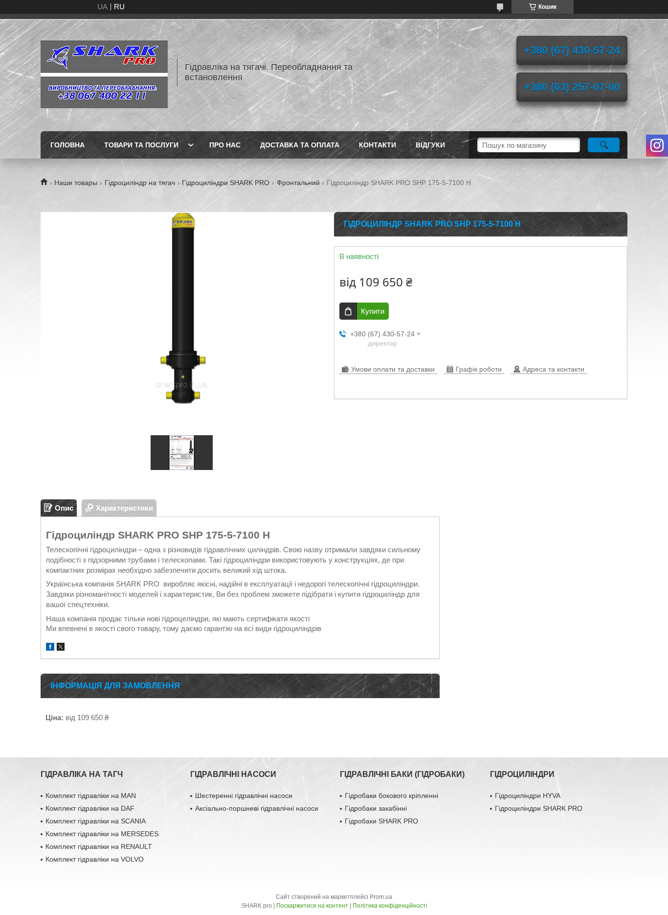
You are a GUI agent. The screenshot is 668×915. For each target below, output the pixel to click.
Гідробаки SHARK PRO (381, 821)
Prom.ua (381, 896)
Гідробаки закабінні (376, 808)
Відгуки (430, 145)
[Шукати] (604, 145)
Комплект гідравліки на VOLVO (94, 859)
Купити (372, 311)
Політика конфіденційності (390, 905)
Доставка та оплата (299, 145)
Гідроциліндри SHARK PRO (225, 183)
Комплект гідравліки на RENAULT (98, 846)
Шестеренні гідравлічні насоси (243, 795)
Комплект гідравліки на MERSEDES (101, 834)
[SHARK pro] (104, 72)
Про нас (225, 145)
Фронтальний (298, 183)
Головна (67, 145)
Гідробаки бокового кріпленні (391, 795)
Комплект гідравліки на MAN (90, 795)
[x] (61, 648)
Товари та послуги (141, 145)
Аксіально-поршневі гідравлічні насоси (256, 808)
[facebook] (50, 648)
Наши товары (75, 183)
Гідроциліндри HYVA (527, 795)
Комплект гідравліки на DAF (89, 808)
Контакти (377, 145)
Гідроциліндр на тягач (140, 183)
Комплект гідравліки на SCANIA (95, 821)
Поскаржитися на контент (312, 905)
